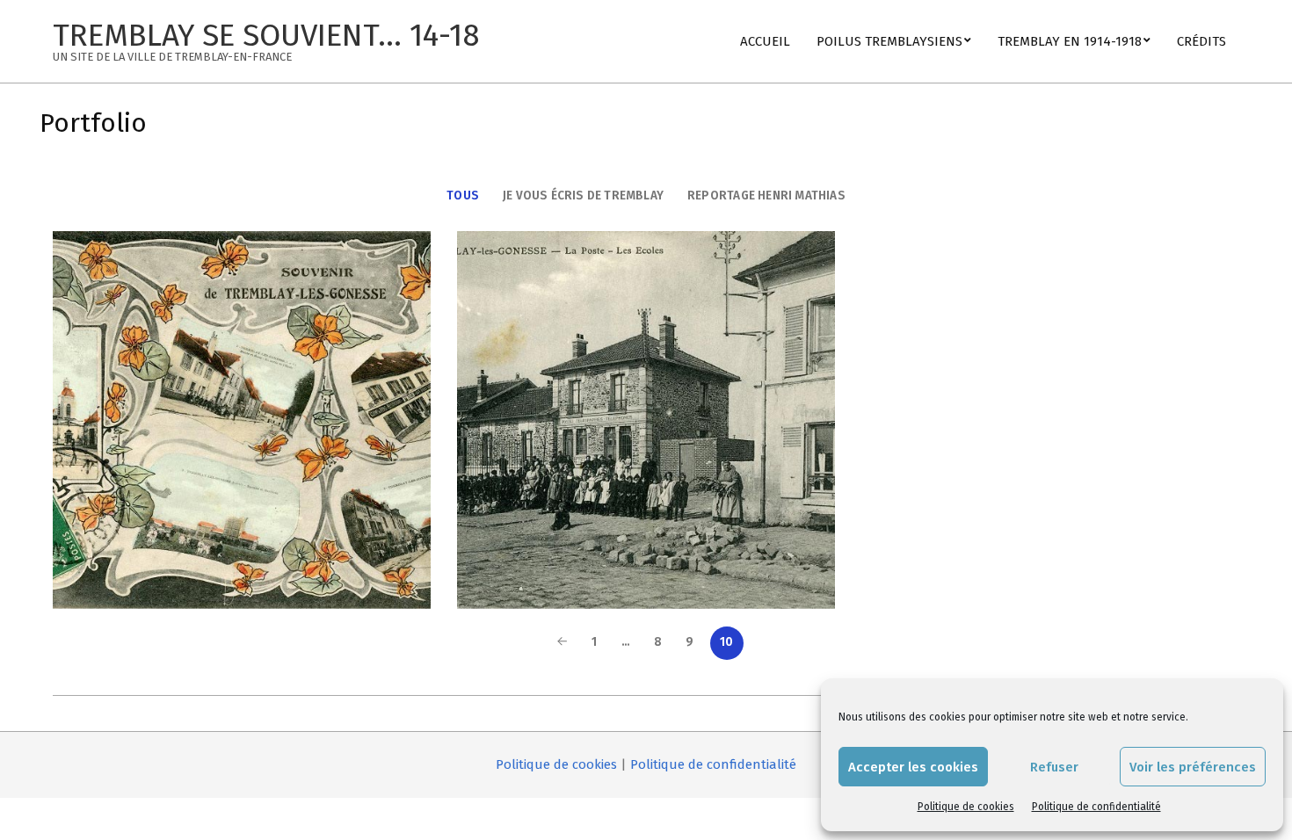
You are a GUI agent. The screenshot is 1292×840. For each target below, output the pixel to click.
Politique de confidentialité (1096, 806)
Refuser (1054, 767)
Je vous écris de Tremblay (583, 195)
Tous (462, 195)
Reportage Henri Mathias (766, 195)
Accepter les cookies (913, 767)
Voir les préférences (1192, 767)
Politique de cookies (966, 806)
